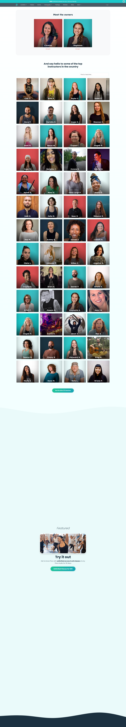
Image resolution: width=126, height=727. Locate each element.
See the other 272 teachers (63, 390)
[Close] (124, 1)
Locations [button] (23, 5)
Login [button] (107, 5)
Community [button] (47, 5)
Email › (48, 49)
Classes (32, 5)
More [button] (78, 5)
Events (39, 5)
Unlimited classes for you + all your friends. (63, 1)
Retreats (65, 5)
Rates (72, 5)
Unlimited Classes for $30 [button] (63, 569)
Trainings (57, 5)
